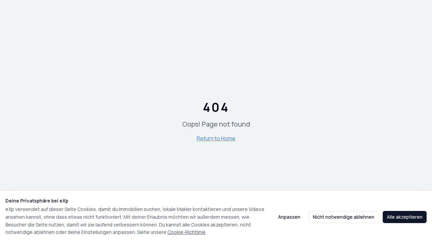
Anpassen (289, 217)
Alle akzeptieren (405, 217)
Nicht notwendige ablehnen (343, 217)
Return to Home (216, 138)
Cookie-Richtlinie (186, 232)
